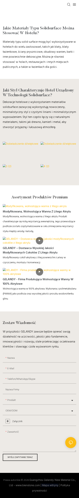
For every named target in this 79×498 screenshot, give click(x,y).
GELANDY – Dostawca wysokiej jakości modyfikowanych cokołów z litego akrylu (30, 250)
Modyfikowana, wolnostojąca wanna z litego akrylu (37, 211)
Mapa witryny (49, 485)
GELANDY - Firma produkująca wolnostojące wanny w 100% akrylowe (38, 281)
